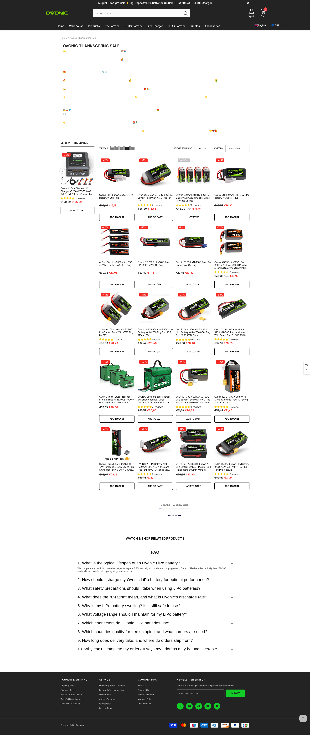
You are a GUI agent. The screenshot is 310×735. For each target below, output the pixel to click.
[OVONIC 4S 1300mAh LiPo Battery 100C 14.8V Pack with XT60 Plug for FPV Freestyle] (232, 443)
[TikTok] (207, 706)
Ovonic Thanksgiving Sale (83, 37)
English (262, 25)
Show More (174, 515)
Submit (235, 693)
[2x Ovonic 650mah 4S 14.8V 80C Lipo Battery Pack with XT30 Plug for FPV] (116, 308)
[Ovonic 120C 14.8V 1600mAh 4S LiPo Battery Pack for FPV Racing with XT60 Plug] (232, 376)
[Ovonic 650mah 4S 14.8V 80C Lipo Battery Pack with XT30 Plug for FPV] (155, 174)
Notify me (193, 217)
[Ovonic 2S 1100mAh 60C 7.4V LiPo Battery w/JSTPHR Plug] (232, 174)
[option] (77, 184)
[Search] (141, 13)
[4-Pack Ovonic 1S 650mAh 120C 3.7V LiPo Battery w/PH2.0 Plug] (116, 241)
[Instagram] (189, 706)
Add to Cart (232, 284)
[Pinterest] (198, 706)
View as (103, 148)
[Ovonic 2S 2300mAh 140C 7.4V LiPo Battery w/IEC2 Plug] (155, 241)
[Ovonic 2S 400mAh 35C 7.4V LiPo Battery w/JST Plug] (116, 174)
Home (64, 37)
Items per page (183, 148)
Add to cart (77, 210)
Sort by (218, 148)
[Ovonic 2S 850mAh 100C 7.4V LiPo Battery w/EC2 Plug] (193, 241)
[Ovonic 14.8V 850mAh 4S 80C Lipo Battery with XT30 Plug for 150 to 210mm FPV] (155, 308)
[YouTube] (217, 706)
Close (248, 3)
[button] (62, 170)
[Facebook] (180, 706)
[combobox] (137, 13)
